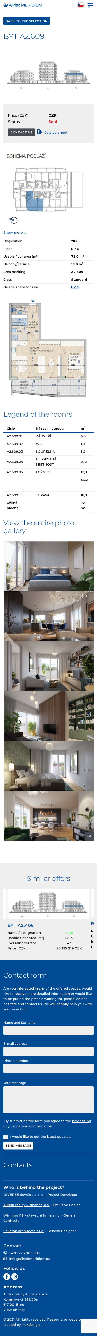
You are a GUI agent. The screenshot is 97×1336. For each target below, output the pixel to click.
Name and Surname (19, 1023)
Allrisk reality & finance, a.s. (26, 1205)
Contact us (21, 132)
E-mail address (15, 1044)
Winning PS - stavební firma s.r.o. (31, 1215)
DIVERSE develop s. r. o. (23, 1195)
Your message (14, 1083)
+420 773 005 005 (24, 1253)
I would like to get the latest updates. (40, 1137)
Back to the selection (26, 21)
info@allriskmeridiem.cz (29, 1259)
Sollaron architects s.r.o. (23, 1231)
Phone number (15, 1061)
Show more (13, 233)
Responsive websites (65, 1319)
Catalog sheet (55, 133)
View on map (14, 1310)
